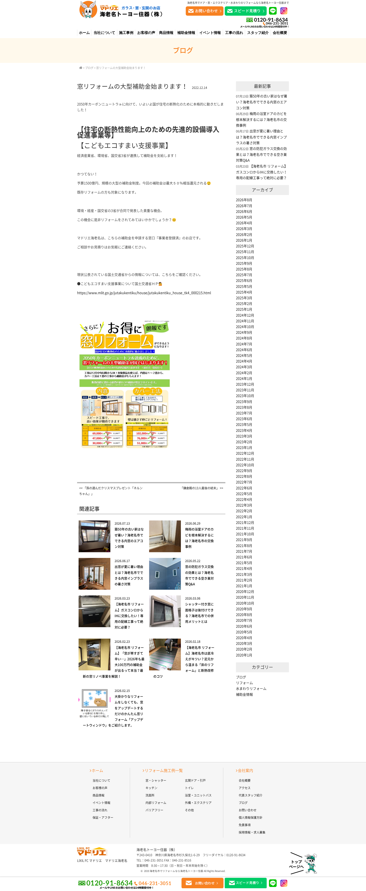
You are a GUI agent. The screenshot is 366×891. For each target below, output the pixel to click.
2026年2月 (244, 234)
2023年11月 (245, 390)
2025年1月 (244, 309)
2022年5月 (244, 493)
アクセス (245, 787)
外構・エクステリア (198, 802)
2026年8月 (244, 200)
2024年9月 (244, 332)
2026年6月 (244, 211)
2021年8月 (244, 545)
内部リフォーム (156, 802)
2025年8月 (244, 269)
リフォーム (244, 683)
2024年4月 (244, 361)
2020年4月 (244, 637)
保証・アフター (103, 817)
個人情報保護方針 (250, 817)
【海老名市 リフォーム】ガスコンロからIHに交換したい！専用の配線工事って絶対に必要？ (129, 616)
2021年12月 (245, 522)
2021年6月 (244, 557)
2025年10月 (245, 257)
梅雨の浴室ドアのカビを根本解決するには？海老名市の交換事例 (261, 119)
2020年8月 (244, 614)
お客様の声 (146, 33)
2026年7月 (244, 206)
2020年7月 (244, 620)
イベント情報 (210, 33)
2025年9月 (244, 263)
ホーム (84, 33)
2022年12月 (245, 453)
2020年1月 (244, 655)
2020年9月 (244, 609)
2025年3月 (244, 298)
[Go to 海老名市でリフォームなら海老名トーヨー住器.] (80, 67)
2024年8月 (244, 338)
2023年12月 (245, 384)
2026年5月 (244, 217)
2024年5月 (244, 355)
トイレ (189, 787)
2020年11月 (245, 597)
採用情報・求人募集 (252, 832)
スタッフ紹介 (258, 33)
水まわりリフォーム (251, 688)
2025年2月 (244, 303)
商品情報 (166, 33)
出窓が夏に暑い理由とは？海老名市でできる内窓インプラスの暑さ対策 (261, 136)
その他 (189, 810)
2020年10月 (245, 603)
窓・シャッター (156, 780)
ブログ (241, 677)
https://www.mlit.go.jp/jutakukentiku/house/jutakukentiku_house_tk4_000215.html (144, 293)
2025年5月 (244, 286)
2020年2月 (244, 649)
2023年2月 (244, 442)
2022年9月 (244, 470)
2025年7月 (244, 275)
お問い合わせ (247, 810)
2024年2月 (244, 373)
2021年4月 (244, 568)
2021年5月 (244, 562)
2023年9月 (244, 401)
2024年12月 (245, 315)
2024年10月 (245, 326)
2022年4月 (244, 499)
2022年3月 (244, 505)
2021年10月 (245, 534)
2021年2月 (244, 580)
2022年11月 (245, 459)
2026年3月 (244, 228)
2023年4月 (244, 430)
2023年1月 (244, 447)
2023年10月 (245, 395)
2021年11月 (245, 528)
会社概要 (280, 33)
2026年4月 (244, 223)
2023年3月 (244, 436)
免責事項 (245, 824)
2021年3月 (244, 574)
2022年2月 (244, 511)
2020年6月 (244, 626)
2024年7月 (244, 344)
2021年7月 (244, 551)
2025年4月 (244, 292)
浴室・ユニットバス (198, 795)
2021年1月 (244, 586)
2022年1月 (244, 517)
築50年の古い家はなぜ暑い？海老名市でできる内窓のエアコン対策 (261, 101)
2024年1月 (244, 378)
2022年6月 (244, 488)
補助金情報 (186, 33)
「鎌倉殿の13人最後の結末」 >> (201, 488)
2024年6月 (244, 349)
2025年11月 (245, 251)
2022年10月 (245, 465)
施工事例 (126, 33)
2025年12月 (245, 246)
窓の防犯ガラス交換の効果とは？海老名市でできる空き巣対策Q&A (261, 154)
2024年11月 (245, 321)
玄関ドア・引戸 (195, 780)
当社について (104, 33)
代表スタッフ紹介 (250, 795)
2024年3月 (244, 367)
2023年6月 (244, 419)
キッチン (151, 787)
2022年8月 (244, 476)
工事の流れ (234, 33)
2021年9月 (244, 539)
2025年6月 (244, 280)
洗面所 (150, 795)
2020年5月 (244, 632)
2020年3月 (244, 643)
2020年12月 (245, 591)
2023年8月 (244, 407)
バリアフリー (154, 810)
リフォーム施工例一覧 (164, 770)
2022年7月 (244, 482)
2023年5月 (244, 424)
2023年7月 (244, 413)
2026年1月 (244, 240)
